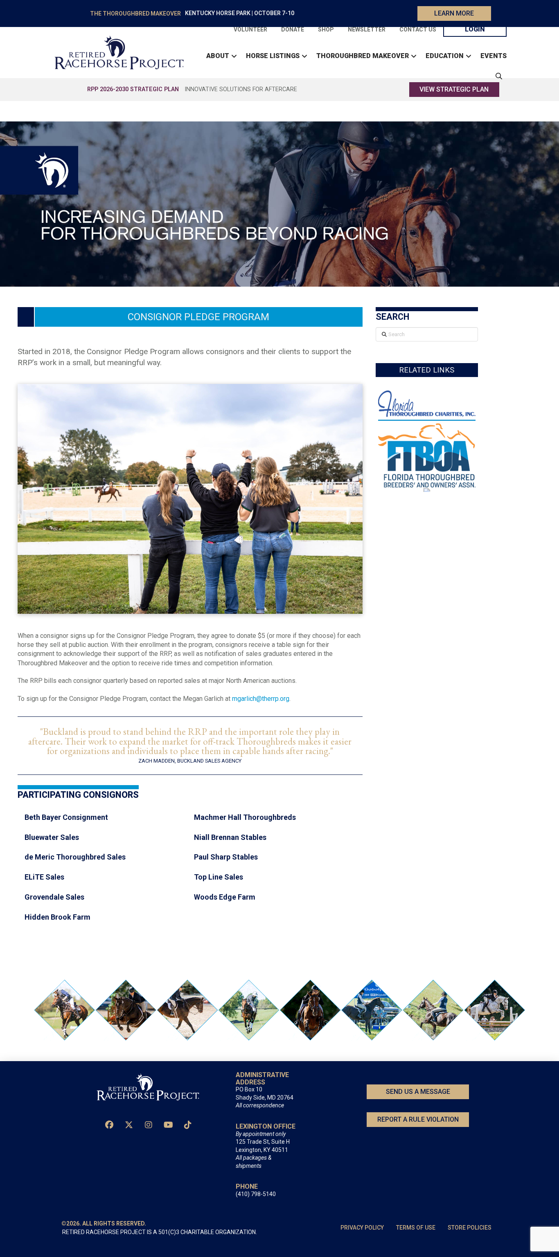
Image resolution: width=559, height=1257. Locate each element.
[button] (497, 76)
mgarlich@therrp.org (260, 699)
